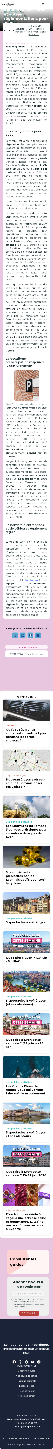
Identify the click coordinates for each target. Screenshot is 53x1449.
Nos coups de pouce (26, 1376)
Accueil (7, 30)
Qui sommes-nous (26, 1366)
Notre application (26, 1396)
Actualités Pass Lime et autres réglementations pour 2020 (37, 30)
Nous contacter (27, 1391)
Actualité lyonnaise (20, 30)
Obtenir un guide (26, 1370)
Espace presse (26, 1386)
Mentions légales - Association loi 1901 (25, 1444)
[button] (42, 4)
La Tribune (32, 580)
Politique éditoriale (26, 1381)
